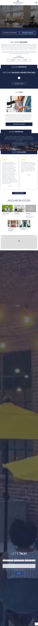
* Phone (15, 558)
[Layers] (36, 237)
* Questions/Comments (7, 563)
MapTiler (29, 248)
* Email (26, 558)
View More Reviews (19, 193)
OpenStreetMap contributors (34, 248)
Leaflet (26, 248)
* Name (4, 558)
